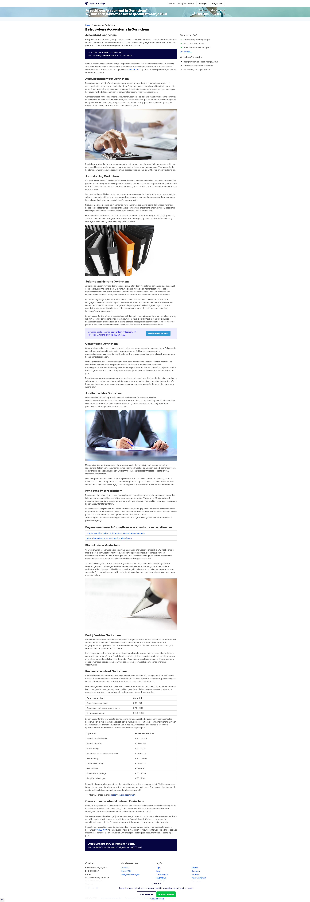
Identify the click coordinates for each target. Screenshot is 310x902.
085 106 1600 (128, 55)
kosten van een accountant (123, 795)
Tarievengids (162, 874)
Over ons (171, 3)
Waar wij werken (199, 877)
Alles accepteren (166, 894)
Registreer (217, 3)
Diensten (196, 871)
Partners (195, 874)
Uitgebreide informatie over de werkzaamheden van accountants (116, 533)
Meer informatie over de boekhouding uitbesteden (109, 538)
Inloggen (203, 3)
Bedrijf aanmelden (186, 3)
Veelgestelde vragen (130, 874)
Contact (124, 867)
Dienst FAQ (126, 871)
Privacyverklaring (156, 898)
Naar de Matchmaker (158, 333)
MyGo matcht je (97, 3)
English (195, 867)
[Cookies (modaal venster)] (2, 900)
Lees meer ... (186, 51)
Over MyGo (161, 877)
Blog (158, 871)
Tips (158, 867)
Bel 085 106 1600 (210, 13)
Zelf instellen (146, 894)
